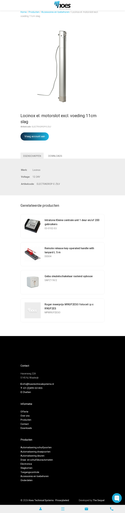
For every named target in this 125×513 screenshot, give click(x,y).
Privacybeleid (62, 500)
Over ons (25, 415)
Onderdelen (27, 480)
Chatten (27, 392)
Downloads (55, 156)
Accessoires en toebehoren (55, 12)
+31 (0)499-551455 (32, 388)
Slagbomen (26, 468)
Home (24, 12)
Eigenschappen (32, 156)
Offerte (24, 411)
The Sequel (98, 500)
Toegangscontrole (30, 472)
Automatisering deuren (32, 455)
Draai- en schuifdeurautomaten (37, 460)
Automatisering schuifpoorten (36, 447)
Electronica (26, 464)
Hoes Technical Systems (41, 500)
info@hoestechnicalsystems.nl (38, 384)
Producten (34, 12)
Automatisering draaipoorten (35, 451)
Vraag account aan (34, 136)
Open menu (63, 509)
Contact (25, 424)
